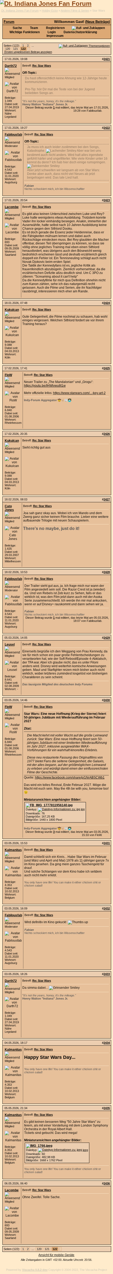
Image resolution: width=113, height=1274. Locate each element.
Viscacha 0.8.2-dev (35, 1269)
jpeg (85, 1150)
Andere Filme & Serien (75, 10)
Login (51, 32)
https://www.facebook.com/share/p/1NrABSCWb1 (70, 777)
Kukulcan (12, 310)
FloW (8, 375)
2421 (107, 59)
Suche (17, 28)
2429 (107, 637)
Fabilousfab (13, 134)
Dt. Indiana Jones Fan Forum (20, 10)
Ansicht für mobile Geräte (56, 1255)
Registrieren (55, 28)
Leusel (10, 644)
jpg (82, 809)
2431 (107, 843)
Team (33, 28)
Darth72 (11, 66)
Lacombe (12, 207)
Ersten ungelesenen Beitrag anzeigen (28, 51)
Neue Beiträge (97, 22)
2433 (107, 974)
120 (7, 48)
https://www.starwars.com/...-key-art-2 (79, 393)
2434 (107, 1042)
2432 (107, 908)
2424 (107, 302)
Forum (9, 22)
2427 (107, 499)
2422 (107, 127)
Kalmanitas (13, 850)
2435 (107, 1108)
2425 (107, 368)
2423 (107, 200)
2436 (107, 1183)
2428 (107, 572)
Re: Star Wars (41, 65)
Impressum (55, 36)
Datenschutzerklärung (80, 32)
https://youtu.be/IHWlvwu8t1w (45, 385)
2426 (107, 433)
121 (15, 48)
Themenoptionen (99, 45)
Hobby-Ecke (50, 10)
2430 (107, 700)
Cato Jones (9, 508)
